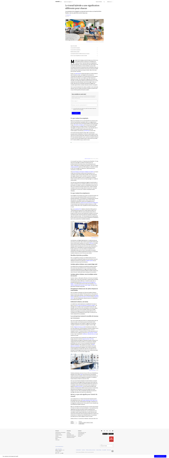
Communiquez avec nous (160, 456)
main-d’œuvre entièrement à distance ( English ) (85, 305)
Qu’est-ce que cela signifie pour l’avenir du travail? (79, 55)
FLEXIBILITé (80, 422)
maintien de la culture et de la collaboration (89, 202)
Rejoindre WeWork (99, 1)
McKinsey (91, 243)
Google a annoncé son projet (79, 326)
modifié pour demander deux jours (89, 333)
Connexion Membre (81, 433)
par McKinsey (86, 130)
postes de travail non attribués (85, 296)
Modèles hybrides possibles (75, 51)
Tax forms (79, 436)
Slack (81, 374)
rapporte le (88, 338)
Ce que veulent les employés (75, 47)
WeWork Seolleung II (93, 237)
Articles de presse (58, 437)
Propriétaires (69, 433)
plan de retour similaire (92, 332)
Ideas (61, 1)
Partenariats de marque (70, 437)
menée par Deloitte (74, 166)
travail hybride (78, 73)
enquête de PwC (78, 209)
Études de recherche (72, 423)
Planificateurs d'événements (71, 436)
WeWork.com (109, 1)
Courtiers (68, 432)
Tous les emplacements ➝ (59, 446)
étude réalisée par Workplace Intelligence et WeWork (83, 171)
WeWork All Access (79, 386)
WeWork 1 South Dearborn (92, 370)
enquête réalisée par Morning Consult (89, 400)
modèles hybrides (89, 260)
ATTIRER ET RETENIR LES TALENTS (88, 422)
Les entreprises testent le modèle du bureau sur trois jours (80, 53)
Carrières (56, 436)
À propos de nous (58, 433)
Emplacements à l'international (60, 432)
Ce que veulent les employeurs (75, 49)
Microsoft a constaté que (79, 125)
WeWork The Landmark (87, 158)
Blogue (56, 438)
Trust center (57, 439)
